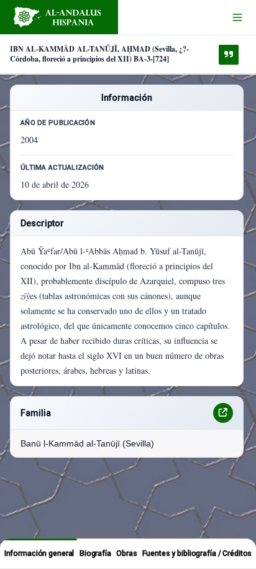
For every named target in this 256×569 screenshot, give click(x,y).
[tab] (38, 553)
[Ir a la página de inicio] (59, 17)
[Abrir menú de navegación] (237, 17)
